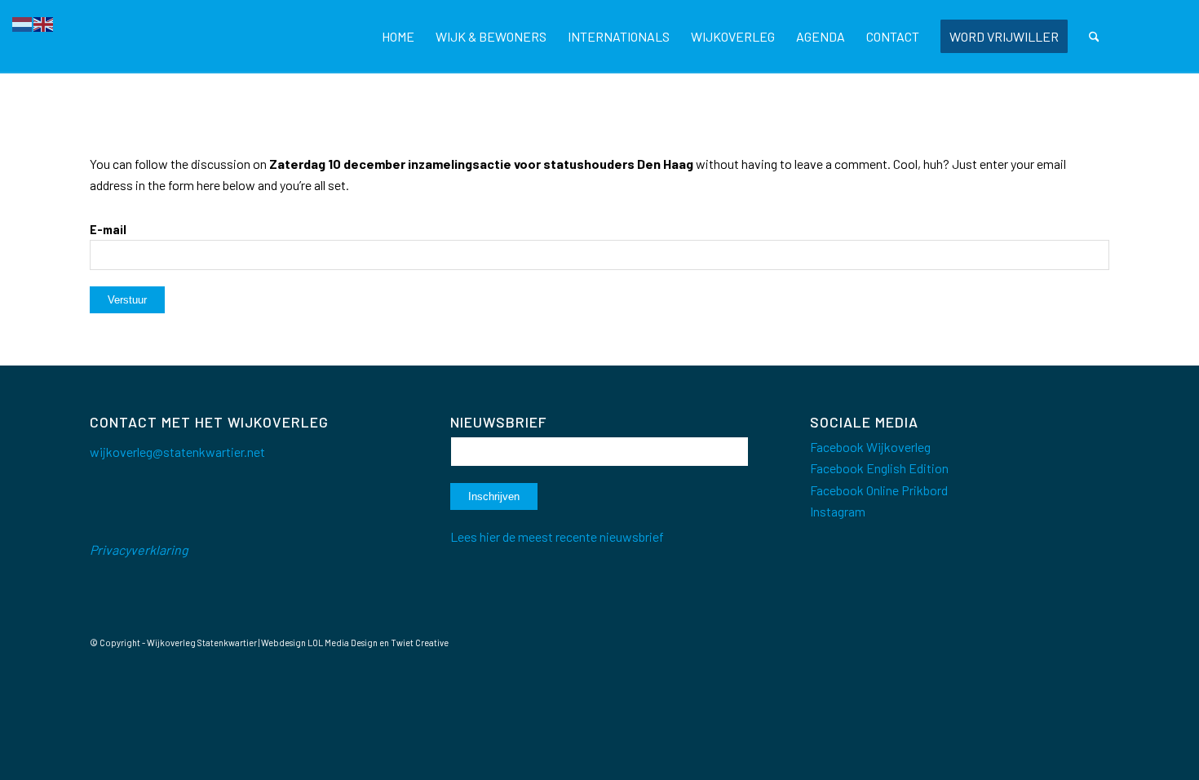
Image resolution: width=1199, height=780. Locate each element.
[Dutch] (22, 22)
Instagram (837, 511)
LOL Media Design (342, 642)
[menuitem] (398, 36)
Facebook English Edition (879, 468)
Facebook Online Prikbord (879, 490)
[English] (44, 22)
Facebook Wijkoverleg (870, 446)
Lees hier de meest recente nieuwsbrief (557, 536)
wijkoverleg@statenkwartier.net (177, 451)
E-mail (108, 229)
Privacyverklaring (139, 549)
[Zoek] (1094, 36)
